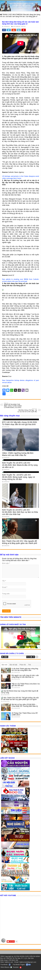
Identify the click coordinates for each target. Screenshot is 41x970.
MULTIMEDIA (17, 14)
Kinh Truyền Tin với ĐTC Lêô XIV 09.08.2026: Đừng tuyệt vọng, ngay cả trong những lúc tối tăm (18, 477)
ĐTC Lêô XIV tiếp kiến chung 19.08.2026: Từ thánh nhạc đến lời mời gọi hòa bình (19, 423)
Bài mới (4, 665)
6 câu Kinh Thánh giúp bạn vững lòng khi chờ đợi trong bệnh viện (25, 669)
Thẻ (29, 665)
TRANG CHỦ (7, 14)
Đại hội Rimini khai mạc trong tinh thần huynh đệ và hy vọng (19, 692)
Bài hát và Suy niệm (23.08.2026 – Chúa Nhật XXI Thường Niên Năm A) (25, 705)
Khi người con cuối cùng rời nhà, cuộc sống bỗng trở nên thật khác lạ (25, 676)
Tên (4, 581)
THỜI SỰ (23, 26)
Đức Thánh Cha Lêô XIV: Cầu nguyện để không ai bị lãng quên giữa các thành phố (19, 542)
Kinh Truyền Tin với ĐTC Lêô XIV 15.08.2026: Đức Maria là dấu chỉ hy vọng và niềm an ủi (20, 465)
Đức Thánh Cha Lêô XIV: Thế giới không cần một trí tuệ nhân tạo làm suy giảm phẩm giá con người (20, 698)
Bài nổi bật (13, 665)
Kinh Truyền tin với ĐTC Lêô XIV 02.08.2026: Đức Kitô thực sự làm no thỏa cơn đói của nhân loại (20, 512)
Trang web (5, 594)
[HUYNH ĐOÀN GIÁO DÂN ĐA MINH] (20, 5)
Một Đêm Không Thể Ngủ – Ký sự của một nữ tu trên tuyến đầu (27, 410)
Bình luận (6, 563)
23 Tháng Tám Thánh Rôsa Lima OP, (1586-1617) (25, 714)
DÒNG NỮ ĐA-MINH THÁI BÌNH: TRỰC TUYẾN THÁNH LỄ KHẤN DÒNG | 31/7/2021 (13, 405)
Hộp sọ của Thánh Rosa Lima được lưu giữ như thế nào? (26, 684)
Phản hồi (23, 665)
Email (4, 587)
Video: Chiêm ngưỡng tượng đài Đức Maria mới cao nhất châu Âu (18, 454)
